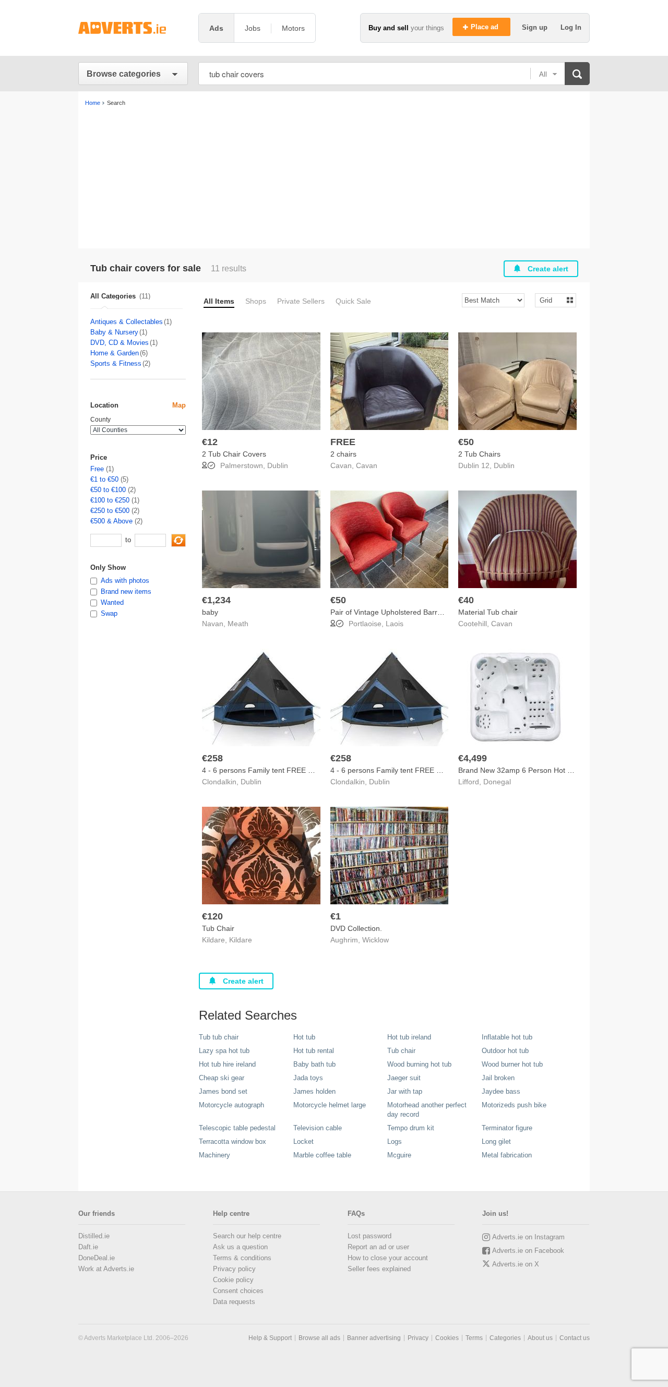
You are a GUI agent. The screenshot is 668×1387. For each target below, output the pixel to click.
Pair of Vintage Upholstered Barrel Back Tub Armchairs (420, 612)
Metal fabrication (507, 1155)
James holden (314, 1091)
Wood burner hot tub (512, 1064)
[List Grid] (551, 300)
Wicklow (375, 940)
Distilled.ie (94, 1236)
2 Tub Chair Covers (234, 454)
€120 (212, 916)
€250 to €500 (109, 511)
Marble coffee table (322, 1155)
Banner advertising (374, 1338)
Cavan (366, 465)
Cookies (447, 1338)
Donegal (497, 782)
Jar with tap (404, 1091)
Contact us (574, 1338)
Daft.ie (88, 1247)
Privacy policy (234, 1269)
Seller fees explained (379, 1269)
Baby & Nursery (114, 332)
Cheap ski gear (221, 1078)
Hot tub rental (313, 1051)
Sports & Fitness (115, 363)
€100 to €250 (109, 500)
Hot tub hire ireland (227, 1064)
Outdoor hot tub (505, 1051)
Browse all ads (319, 1338)
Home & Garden (114, 353)
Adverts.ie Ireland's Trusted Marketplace (133, 28)
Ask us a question (240, 1247)
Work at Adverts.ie (106, 1269)
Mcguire (399, 1155)
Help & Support (270, 1338)
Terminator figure (507, 1128)
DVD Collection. (356, 928)
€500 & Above (111, 521)
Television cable (317, 1128)
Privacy (418, 1338)
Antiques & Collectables (126, 322)
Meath (238, 623)
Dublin (277, 465)
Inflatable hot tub (507, 1037)
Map (179, 405)
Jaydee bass (501, 1091)
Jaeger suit (404, 1078)
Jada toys (308, 1078)
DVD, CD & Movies (119, 342)
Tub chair (401, 1051)
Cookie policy (233, 1280)
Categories (505, 1338)
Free (97, 469)
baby (210, 612)
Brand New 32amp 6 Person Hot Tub (519, 770)
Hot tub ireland (409, 1037)
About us (540, 1338)
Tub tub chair (218, 1037)
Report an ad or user (378, 1247)
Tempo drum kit (410, 1128)
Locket (303, 1141)
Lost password (369, 1236)
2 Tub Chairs (479, 454)
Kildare (240, 940)
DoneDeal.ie (96, 1258)
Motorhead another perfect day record (427, 1109)
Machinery (214, 1155)
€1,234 (216, 600)
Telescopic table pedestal (237, 1128)
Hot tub (304, 1037)
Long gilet (496, 1141)
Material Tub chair (488, 612)
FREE (342, 442)
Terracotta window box (232, 1141)
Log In (570, 27)
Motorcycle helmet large (329, 1105)
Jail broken (498, 1078)
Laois (394, 623)
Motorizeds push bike (514, 1105)
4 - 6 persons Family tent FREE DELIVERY (272, 770)
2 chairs (343, 454)
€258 (212, 758)
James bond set (223, 1091)
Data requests (234, 1302)
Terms (474, 1338)
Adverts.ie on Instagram (528, 1237)
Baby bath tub (314, 1064)
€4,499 (472, 758)
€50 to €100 (108, 490)
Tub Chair (218, 928)
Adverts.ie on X (515, 1264)
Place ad (485, 27)
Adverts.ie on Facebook (528, 1250)
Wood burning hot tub (419, 1064)
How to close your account (388, 1258)
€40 (466, 600)
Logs (394, 1141)
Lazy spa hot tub (224, 1051)
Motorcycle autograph (231, 1105)
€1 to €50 (104, 479)
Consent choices (238, 1291)
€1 (335, 916)
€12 (210, 442)
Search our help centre (247, 1236)
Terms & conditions (242, 1258)
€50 (466, 442)
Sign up (536, 27)
